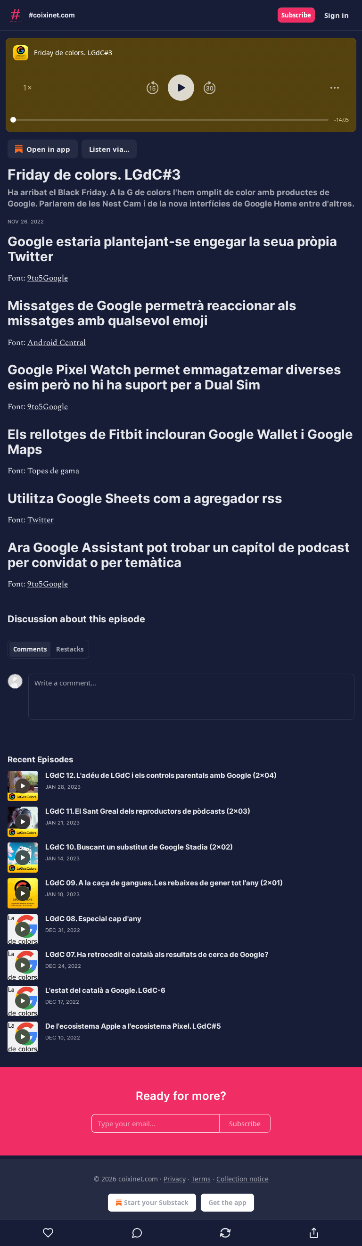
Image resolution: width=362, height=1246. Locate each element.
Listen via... (109, 149)
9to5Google (47, 278)
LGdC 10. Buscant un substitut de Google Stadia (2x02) (139, 846)
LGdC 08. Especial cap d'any (93, 918)
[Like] (48, 1232)
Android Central (56, 343)
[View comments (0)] (137, 1232)
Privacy (175, 1178)
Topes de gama (53, 471)
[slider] (171, 119)
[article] (181, 786)
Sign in (336, 15)
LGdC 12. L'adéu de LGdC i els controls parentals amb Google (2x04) (161, 775)
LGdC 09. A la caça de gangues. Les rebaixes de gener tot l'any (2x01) (164, 882)
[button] (27, 87)
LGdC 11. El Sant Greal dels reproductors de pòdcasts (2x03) (147, 811)
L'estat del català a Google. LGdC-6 (105, 990)
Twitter (40, 520)
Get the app (227, 1202)
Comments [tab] (30, 649)
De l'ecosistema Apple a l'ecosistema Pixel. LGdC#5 (133, 1026)
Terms (201, 1178)
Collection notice (242, 1178)
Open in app (48, 149)
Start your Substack (156, 1202)
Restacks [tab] (69, 649)
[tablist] (48, 649)
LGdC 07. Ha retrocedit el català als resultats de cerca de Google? (156, 954)
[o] (22, 785)
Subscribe (296, 15)
